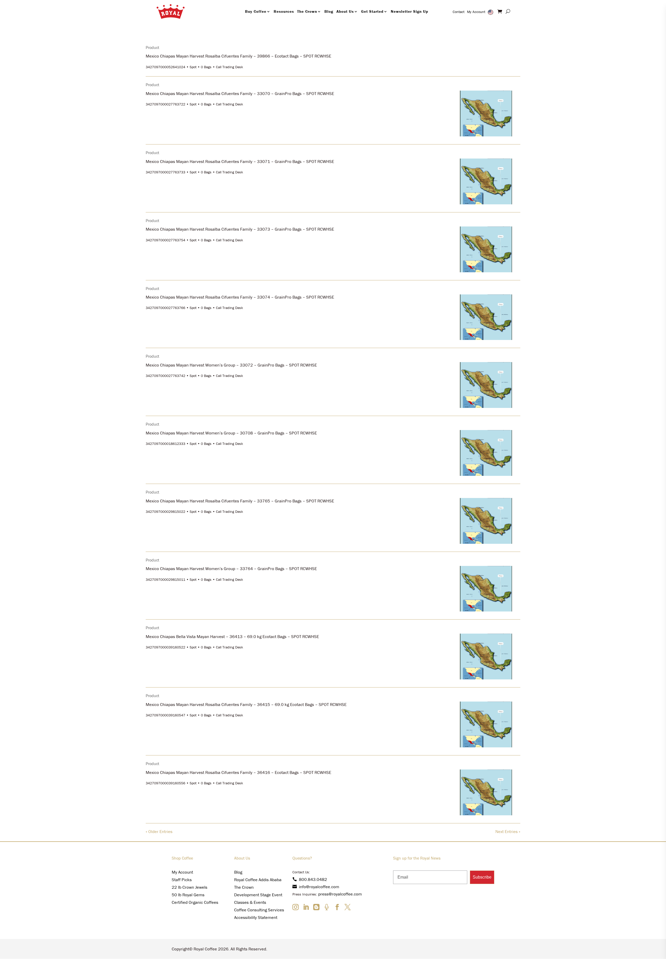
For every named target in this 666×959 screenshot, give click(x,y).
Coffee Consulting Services (259, 910)
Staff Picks (182, 879)
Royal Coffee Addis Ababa (257, 879)
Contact (458, 11)
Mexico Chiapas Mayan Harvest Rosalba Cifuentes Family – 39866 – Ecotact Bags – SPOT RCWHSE (238, 56)
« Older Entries (159, 831)
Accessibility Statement (255, 917)
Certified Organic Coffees (195, 902)
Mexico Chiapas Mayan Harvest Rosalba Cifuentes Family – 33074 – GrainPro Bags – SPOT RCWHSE (240, 297)
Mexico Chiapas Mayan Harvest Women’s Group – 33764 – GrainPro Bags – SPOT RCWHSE (231, 568)
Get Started (372, 11)
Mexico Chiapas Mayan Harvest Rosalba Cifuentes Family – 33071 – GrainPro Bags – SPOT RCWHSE (240, 161)
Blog (328, 11)
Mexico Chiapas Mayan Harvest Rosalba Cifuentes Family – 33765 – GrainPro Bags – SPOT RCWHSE (240, 501)
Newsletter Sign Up (409, 11)
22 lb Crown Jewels (189, 887)
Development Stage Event (258, 895)
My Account (476, 11)
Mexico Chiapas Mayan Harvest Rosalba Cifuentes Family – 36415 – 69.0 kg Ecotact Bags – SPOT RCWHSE (246, 704)
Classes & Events (250, 902)
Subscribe (482, 877)
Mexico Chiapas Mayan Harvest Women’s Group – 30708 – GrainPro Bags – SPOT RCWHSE (231, 433)
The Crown (307, 11)
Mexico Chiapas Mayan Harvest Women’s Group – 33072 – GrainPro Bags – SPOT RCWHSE (231, 365)
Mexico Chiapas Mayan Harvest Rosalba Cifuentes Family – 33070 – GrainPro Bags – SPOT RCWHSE (240, 93)
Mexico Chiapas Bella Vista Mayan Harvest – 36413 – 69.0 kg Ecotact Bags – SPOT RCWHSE (232, 636)
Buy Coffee (255, 11)
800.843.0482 (313, 879)
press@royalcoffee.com (340, 894)
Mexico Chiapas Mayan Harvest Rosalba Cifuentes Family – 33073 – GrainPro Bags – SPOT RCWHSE (240, 229)
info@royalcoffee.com (319, 886)
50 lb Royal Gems (188, 895)
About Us (345, 11)
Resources (284, 11)
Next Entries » (507, 831)
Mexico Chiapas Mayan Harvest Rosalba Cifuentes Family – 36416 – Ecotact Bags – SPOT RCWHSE (238, 772)
